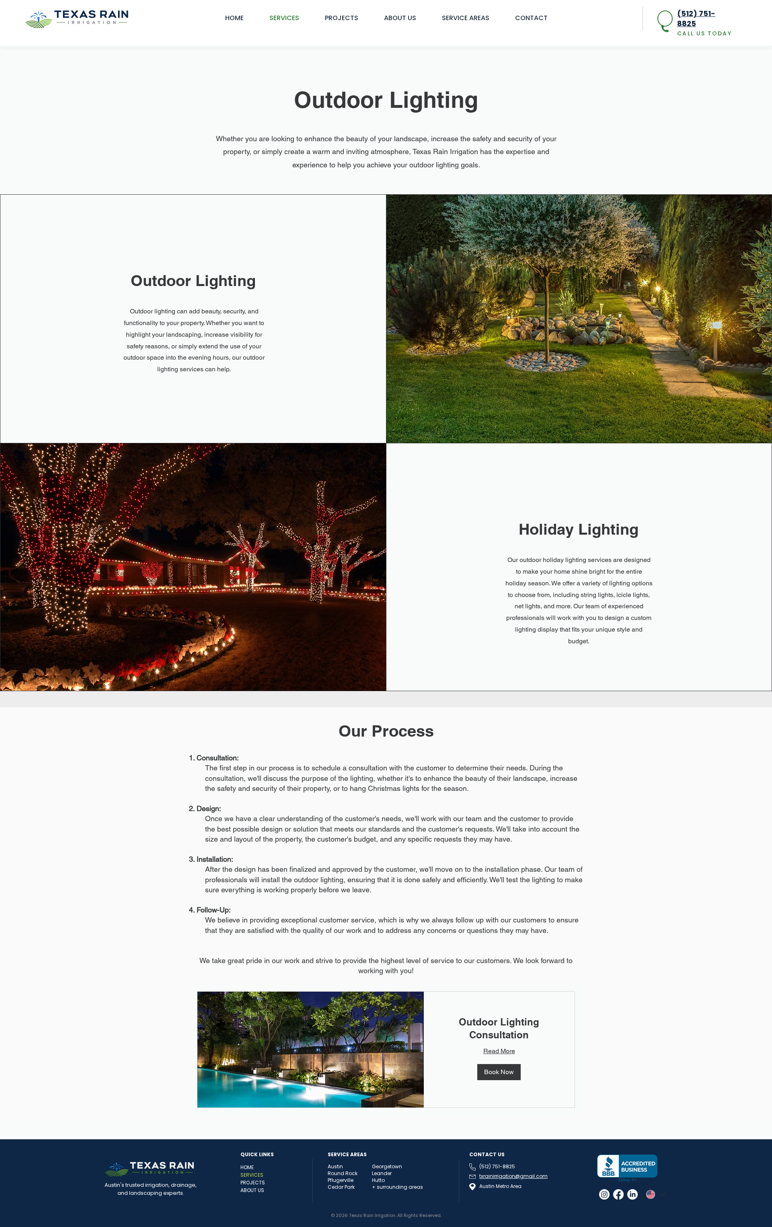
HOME (247, 1167)
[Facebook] (618, 1194)
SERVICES (251, 1174)
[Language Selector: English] (655, 1194)
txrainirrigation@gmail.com (513, 1176)
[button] (499, 1072)
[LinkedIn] (632, 1194)
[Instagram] (604, 1194)
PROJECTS (252, 1182)
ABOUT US (252, 1190)
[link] (499, 1029)
